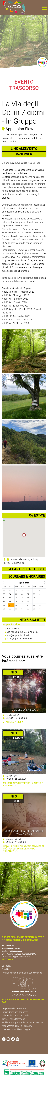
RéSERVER (24, 154)
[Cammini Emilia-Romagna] (13, 7)
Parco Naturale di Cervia (24, 770)
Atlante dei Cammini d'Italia (15, 1015)
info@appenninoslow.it (18, 635)
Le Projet (6, 965)
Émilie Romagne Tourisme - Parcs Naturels (23, 1022)
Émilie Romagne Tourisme (15, 1012)
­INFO (13, 672)
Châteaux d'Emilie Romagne (16, 1029)
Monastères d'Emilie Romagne (17, 1026)
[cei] (24, 986)
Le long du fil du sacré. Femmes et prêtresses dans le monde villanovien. (23, 848)
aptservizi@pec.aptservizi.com (18, 957)
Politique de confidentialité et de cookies (22, 972)
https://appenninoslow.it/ (19, 638)
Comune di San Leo (24, 709)
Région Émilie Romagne (14, 1008)
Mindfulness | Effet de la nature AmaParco (23, 784)
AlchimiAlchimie (13, 722)
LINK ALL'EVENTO (24, 149)
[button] (44, 7)
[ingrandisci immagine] (24, 351)
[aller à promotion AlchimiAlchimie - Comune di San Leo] (24, 691)
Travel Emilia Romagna (13, 1019)
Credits (5, 969)
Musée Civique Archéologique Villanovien (24, 832)
